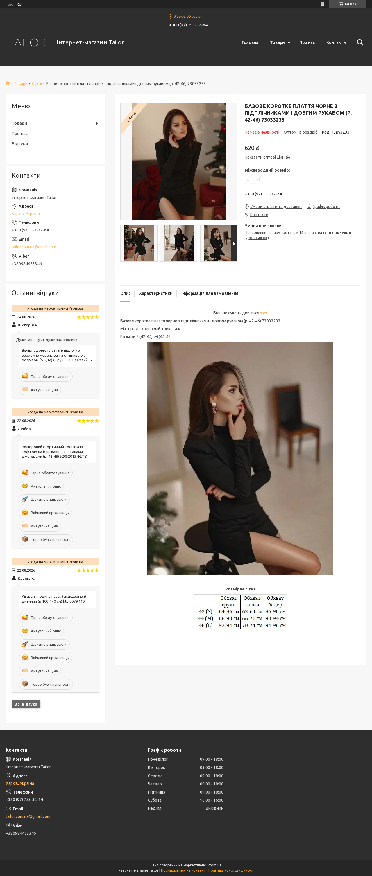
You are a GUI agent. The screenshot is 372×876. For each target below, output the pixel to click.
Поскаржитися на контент (183, 870)
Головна (250, 42)
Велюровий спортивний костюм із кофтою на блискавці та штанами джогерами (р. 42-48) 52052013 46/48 (54, 452)
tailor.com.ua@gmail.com (34, 247)
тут (264, 312)
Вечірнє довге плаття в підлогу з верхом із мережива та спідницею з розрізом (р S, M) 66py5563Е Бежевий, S (57, 355)
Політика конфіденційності (231, 870)
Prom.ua (214, 865)
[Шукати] (359, 42)
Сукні (37, 83)
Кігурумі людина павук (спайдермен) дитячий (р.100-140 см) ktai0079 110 (54, 598)
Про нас (307, 42)
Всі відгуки (26, 704)
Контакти (336, 42)
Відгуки (20, 143)
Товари (277, 42)
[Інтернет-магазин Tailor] (27, 42)
